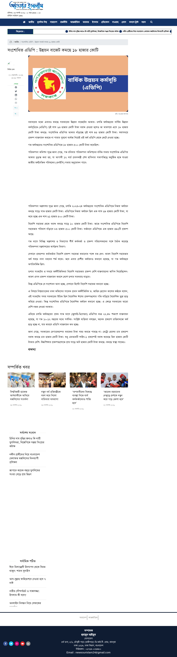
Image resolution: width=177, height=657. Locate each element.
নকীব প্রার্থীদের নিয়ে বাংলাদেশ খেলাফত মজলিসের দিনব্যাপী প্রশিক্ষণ (137, 31)
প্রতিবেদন (105, 22)
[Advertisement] (78, 185)
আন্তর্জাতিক (75, 22)
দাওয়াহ (115, 22)
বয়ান (143, 22)
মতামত (86, 22)
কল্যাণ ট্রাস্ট (133, 22)
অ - (16, 114)
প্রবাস (124, 22)
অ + (16, 108)
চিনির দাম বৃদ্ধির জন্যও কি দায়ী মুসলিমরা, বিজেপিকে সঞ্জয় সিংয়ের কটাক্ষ (85, 31)
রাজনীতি (63, 22)
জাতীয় (31, 22)
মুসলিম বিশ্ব (42, 22)
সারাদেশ (53, 22)
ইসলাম (95, 22)
